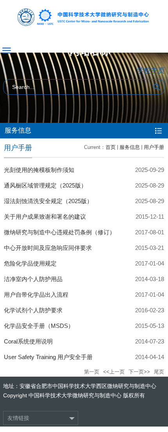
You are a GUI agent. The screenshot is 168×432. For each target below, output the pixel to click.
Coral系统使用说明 (28, 341)
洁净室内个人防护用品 (33, 279)
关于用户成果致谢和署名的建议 (45, 216)
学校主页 (151, 70)
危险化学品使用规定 (30, 263)
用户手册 (154, 147)
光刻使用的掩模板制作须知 (39, 169)
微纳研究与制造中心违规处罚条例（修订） (59, 232)
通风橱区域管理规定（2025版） (45, 185)
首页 (110, 147)
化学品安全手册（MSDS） (39, 325)
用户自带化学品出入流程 (36, 294)
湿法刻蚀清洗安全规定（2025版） (48, 201)
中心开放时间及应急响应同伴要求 (48, 247)
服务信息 (130, 147)
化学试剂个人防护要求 (33, 310)
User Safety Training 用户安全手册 (48, 357)
